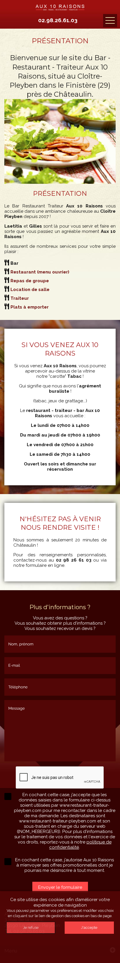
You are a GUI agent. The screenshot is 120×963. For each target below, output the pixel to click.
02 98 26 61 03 (73, 560)
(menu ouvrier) (39, 272)
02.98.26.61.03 (57, 20)
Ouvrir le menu (110, 20)
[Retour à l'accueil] (60, 6)
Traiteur (19, 298)
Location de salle (30, 289)
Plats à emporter (29, 307)
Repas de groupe (29, 280)
